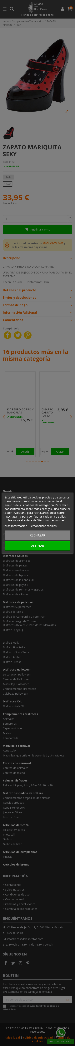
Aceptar (37, 546)
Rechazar (37, 535)
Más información (16, 526)
